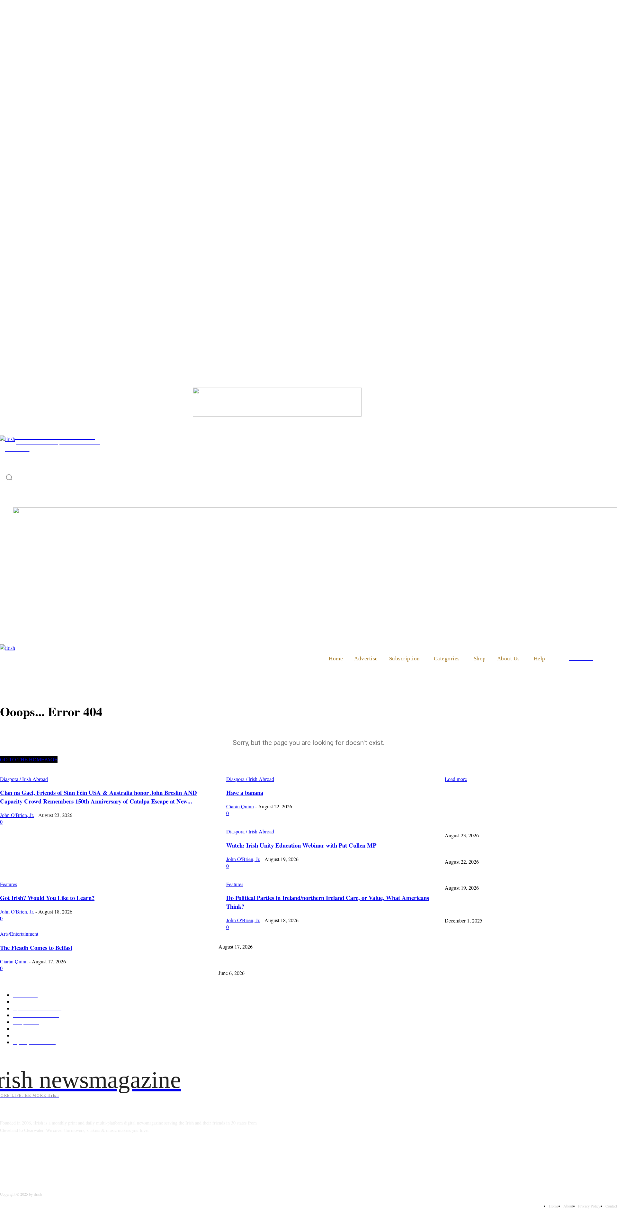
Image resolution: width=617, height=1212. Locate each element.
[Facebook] (6, 1159)
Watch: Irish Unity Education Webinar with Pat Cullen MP (498, 877)
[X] (72, 1159)
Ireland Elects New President (471, 909)
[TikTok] (56, 1159)
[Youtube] (88, 1159)
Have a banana (458, 850)
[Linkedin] (39, 1159)
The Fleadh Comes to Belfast (245, 935)
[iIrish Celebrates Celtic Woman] (277, 414)
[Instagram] (23, 1159)
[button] (609, 658)
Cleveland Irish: (233, 962)
